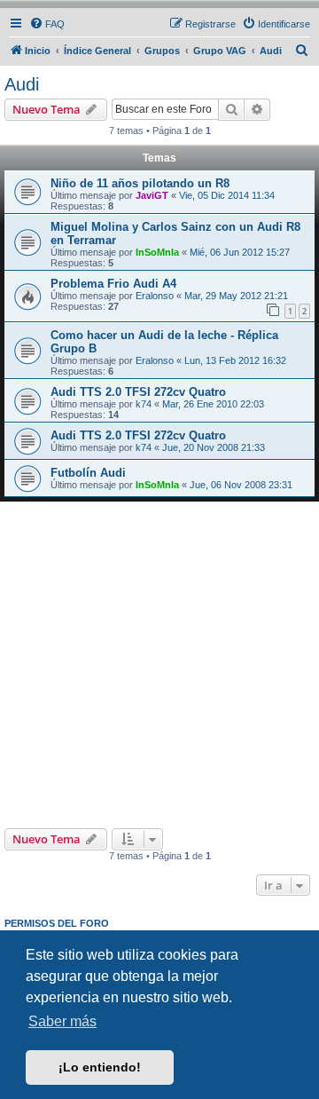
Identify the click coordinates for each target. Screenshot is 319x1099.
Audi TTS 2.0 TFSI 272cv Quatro (138, 392)
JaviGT (152, 195)
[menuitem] (47, 24)
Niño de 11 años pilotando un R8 (140, 183)
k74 (144, 404)
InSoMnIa (157, 252)
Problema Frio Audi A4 (113, 283)
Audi (21, 84)
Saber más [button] (62, 1021)
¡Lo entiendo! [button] (99, 1067)
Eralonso (155, 295)
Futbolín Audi (88, 472)
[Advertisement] (159, 665)
